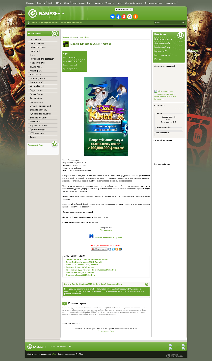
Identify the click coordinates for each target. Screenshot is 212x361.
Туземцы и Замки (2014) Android (80, 275)
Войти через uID (124, 9)
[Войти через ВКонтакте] (112, 16)
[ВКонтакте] (110, 249)
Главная (65, 37)
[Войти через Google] (129, 16)
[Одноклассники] (117, 249)
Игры (81, 37)
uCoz (54, 354)
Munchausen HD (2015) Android (80, 272)
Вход (112, 331)
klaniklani (72, 57)
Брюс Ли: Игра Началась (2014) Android (84, 262)
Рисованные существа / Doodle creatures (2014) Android (91, 270)
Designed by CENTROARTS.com (174, 356)
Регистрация (103, 331)
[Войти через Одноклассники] (135, 16)
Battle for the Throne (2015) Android (82, 265)
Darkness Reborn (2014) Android (80, 267)
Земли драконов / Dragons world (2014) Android (87, 259)
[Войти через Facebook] (118, 16)
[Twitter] (113, 249)
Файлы (74, 37)
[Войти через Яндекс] (123, 16)
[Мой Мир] (120, 249)
